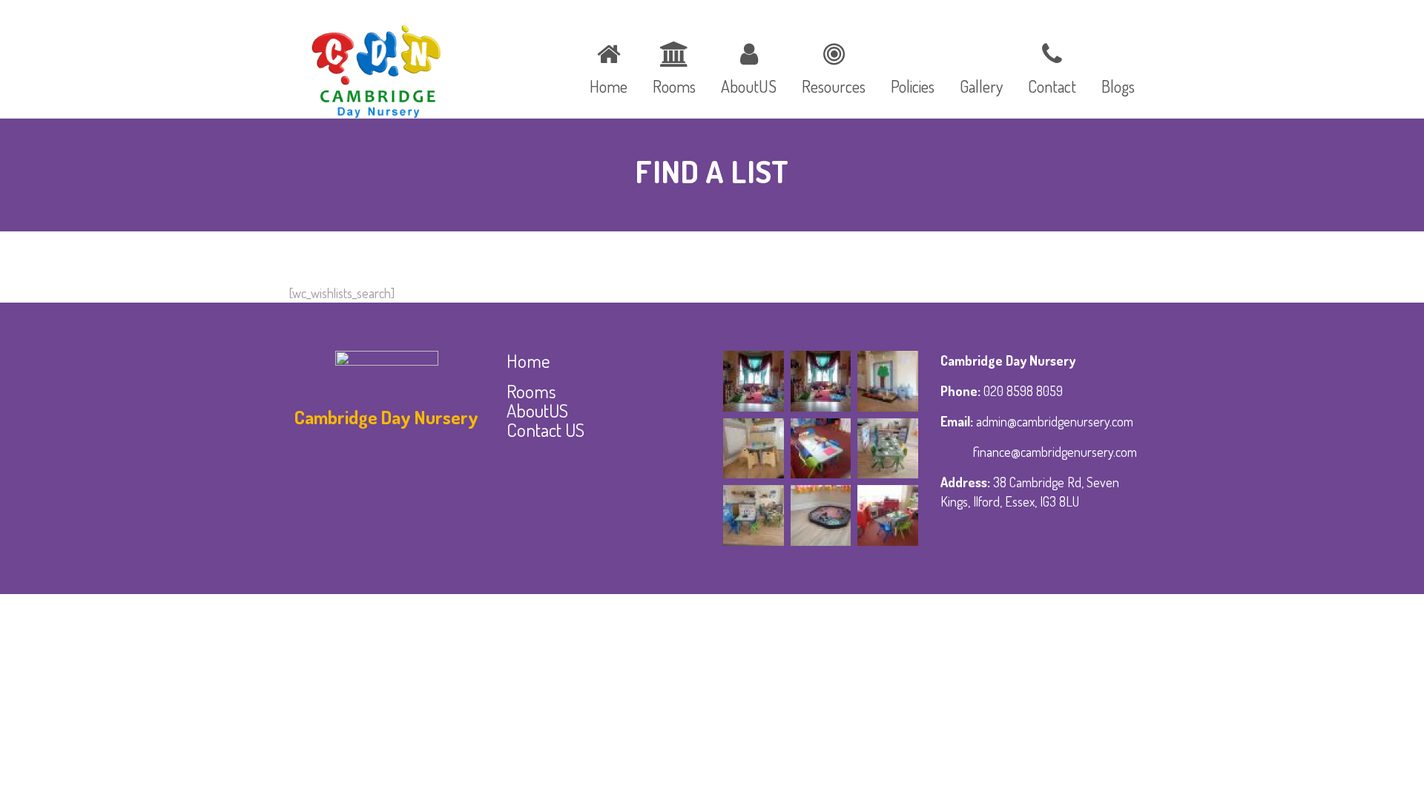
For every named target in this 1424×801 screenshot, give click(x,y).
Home (528, 360)
